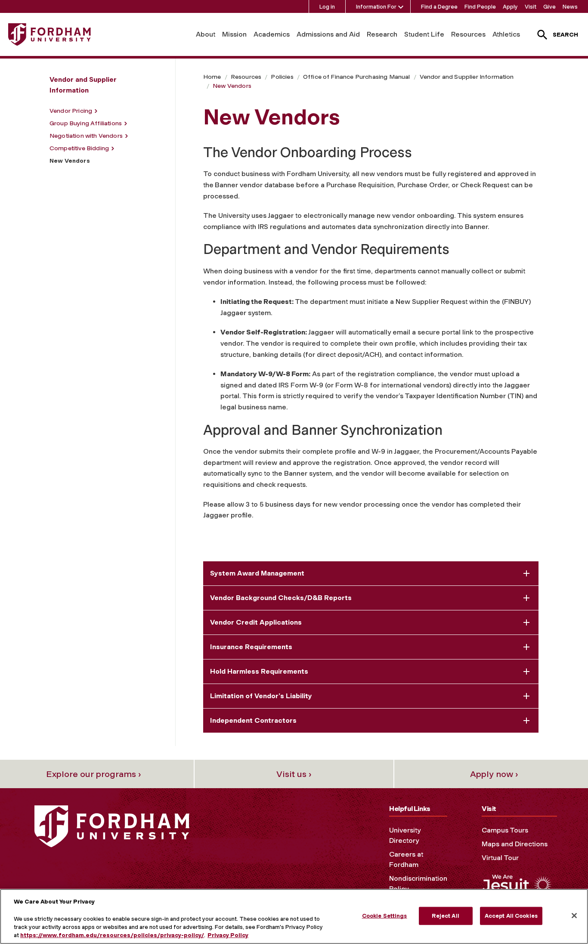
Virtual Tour (500, 858)
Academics (272, 34)
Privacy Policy (227, 935)
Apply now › (494, 774)
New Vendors (232, 86)
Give (549, 6)
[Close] (574, 915)
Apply (510, 6)
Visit (530, 6)
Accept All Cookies (511, 916)
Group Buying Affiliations (86, 123)
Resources (468, 34)
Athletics (506, 34)
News (570, 6)
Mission (234, 34)
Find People (480, 6)
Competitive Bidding (79, 148)
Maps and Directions (515, 844)
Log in (327, 6)
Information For (376, 6)
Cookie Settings (384, 916)
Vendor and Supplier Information (467, 76)
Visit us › (294, 774)
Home (212, 76)
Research (382, 34)
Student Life (424, 34)
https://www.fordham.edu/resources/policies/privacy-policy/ (112, 935)
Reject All (445, 916)
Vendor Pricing (71, 111)
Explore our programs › (93, 774)
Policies (282, 76)
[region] (294, 916)
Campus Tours (505, 830)
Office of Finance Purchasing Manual (356, 76)
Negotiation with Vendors (86, 135)
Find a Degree (439, 6)
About (205, 34)
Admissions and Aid (328, 34)
